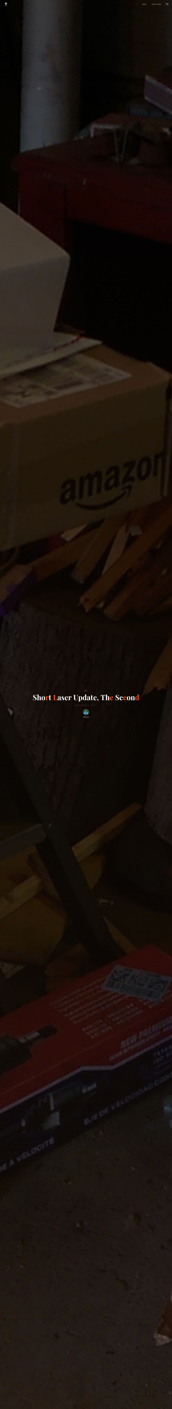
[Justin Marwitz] (6, 4)
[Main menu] (166, 4)
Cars (85, 690)
